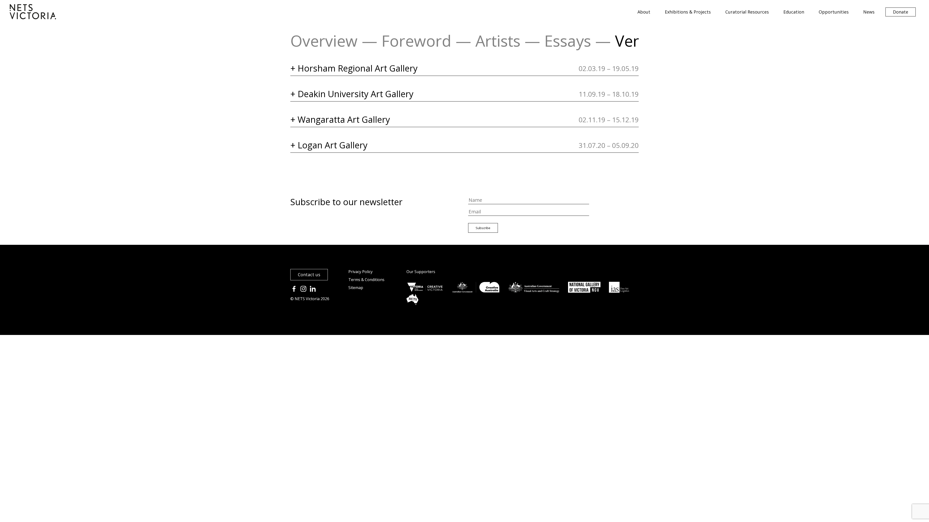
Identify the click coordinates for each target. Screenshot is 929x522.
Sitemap (355, 287)
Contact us (309, 274)
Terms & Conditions (366, 279)
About (643, 12)
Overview (324, 40)
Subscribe (483, 228)
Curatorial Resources (747, 12)
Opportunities (834, 12)
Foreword (416, 40)
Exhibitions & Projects (688, 12)
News (869, 12)
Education (793, 12)
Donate (900, 12)
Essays (567, 40)
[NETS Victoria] (33, 18)
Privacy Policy (360, 271)
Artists (497, 40)
